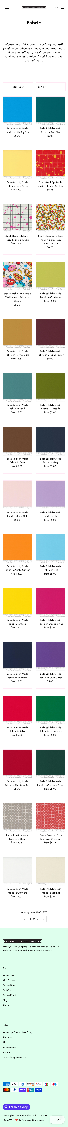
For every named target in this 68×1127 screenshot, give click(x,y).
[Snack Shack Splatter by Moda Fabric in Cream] (17, 218)
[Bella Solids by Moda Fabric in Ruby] (17, 710)
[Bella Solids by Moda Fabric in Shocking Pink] (50, 602)
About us (7, 1037)
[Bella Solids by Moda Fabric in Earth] (17, 441)
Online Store (9, 985)
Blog (5, 1000)
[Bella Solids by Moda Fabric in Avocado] (50, 387)
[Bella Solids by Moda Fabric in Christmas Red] (17, 764)
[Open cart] (62, 7)
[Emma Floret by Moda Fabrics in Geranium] (50, 817)
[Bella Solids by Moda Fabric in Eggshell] (50, 871)
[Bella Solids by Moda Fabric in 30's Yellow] (17, 164)
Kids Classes (9, 980)
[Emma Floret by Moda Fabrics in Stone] (17, 817)
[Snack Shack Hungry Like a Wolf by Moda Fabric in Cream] (17, 276)
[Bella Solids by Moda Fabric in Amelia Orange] (17, 548)
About (6, 1005)
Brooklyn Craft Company (34, 1115)
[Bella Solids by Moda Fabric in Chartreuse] (50, 276)
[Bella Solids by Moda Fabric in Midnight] (17, 656)
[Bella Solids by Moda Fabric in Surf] (50, 548)
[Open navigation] (10, 7)
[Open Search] (56, 7)
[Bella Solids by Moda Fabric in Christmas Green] (50, 764)
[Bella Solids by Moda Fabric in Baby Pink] (17, 495)
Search (6, 1052)
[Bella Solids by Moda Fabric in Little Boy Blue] (17, 111)
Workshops (8, 975)
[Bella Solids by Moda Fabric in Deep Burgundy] (50, 333)
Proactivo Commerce (33, 1120)
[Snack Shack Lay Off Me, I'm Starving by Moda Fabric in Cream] (50, 218)
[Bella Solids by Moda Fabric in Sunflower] (17, 602)
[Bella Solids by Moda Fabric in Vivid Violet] (50, 656)
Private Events (9, 995)
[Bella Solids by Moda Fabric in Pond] (17, 387)
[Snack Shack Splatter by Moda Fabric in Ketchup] (50, 164)
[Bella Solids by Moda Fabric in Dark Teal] (50, 111)
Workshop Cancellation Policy (17, 1032)
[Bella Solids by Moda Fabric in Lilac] (50, 495)
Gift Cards (8, 990)
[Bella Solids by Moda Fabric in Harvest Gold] (17, 333)
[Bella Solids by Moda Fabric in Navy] (50, 441)
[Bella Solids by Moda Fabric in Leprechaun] (50, 710)
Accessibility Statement (14, 1057)
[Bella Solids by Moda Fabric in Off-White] (17, 871)
